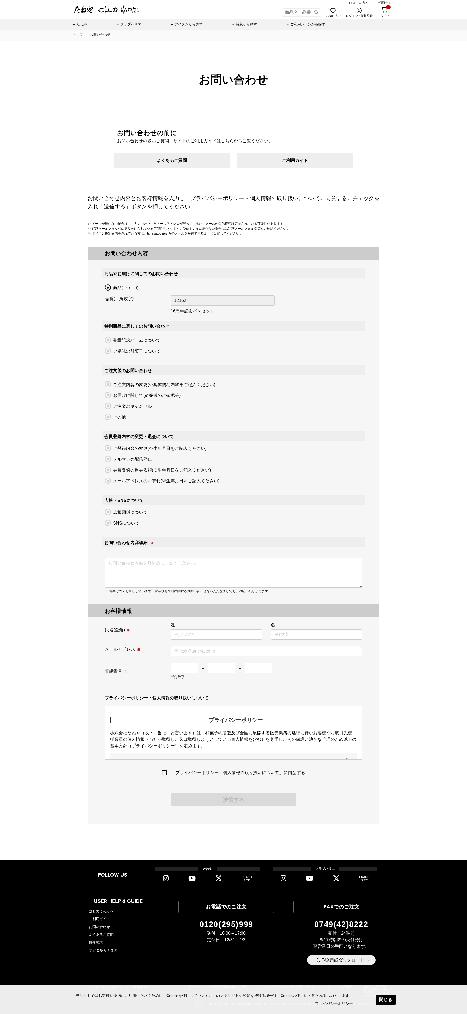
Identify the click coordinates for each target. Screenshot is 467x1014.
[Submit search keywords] (316, 12)
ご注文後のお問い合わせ (128, 370)
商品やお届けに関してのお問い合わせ (141, 273)
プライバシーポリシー (334, 1003)
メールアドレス (120, 649)
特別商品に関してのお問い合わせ (136, 326)
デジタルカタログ (103, 950)
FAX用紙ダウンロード (342, 960)
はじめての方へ (101, 911)
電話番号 (113, 671)
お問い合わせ (99, 927)
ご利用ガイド (295, 160)
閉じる (385, 999)
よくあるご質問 (172, 160)
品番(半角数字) (119, 298)
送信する (233, 800)
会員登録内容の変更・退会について (139, 436)
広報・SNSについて (124, 500)
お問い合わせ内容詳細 (126, 542)
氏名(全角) (115, 630)
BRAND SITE (247, 878)
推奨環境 (96, 942)
